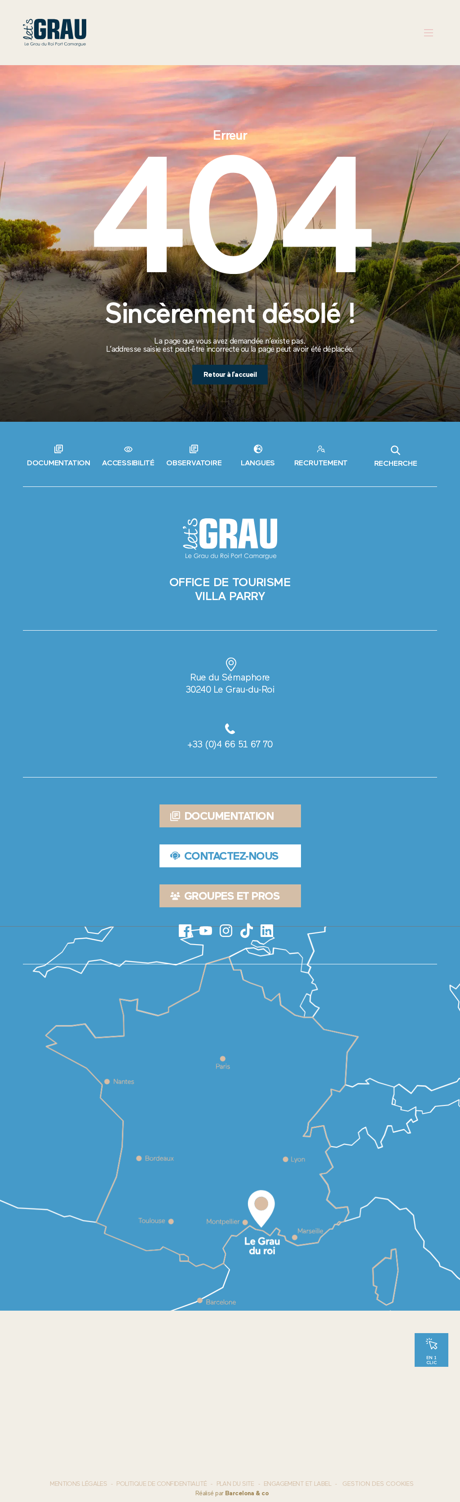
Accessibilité (128, 462)
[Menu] (428, 32)
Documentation (58, 462)
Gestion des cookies (378, 1484)
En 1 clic (431, 1360)
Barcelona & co (247, 1493)
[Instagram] (226, 930)
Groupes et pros (232, 895)
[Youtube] (205, 930)
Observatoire (193, 462)
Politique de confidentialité (161, 1484)
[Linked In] (267, 930)
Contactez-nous (231, 855)
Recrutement (321, 462)
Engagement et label (297, 1484)
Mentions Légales (78, 1484)
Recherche (395, 463)
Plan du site (235, 1484)
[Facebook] (185, 930)
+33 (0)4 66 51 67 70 (229, 744)
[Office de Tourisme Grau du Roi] (54, 32)
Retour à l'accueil (230, 374)
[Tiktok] (246, 930)
